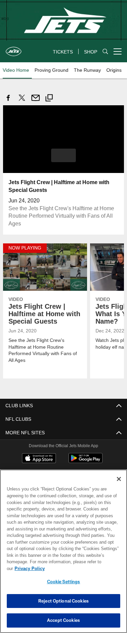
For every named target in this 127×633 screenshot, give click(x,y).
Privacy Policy (82, 568)
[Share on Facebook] (8, 101)
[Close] (118, 485)
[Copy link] (49, 98)
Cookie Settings (63, 581)
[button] (63, 155)
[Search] (105, 51)
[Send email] (35, 101)
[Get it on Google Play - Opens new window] (85, 461)
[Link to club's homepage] (13, 48)
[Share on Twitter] (22, 101)
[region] (63, 554)
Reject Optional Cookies (63, 601)
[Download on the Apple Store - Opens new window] (39, 458)
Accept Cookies (63, 620)
